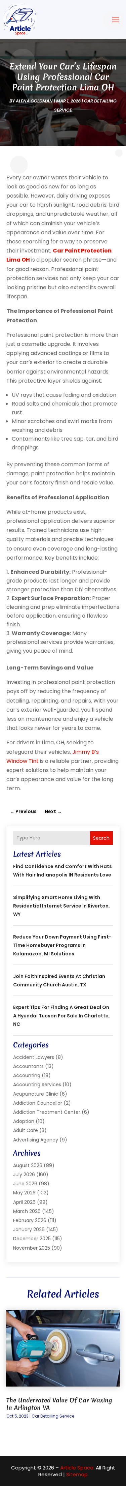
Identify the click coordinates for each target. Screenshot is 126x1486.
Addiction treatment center (46, 1112)
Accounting (26, 1075)
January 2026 (29, 1229)
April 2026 (24, 1202)
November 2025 (31, 1248)
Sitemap (77, 1474)
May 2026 (24, 1192)
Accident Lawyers (33, 1057)
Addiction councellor (37, 1103)
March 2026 (27, 1211)
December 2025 (32, 1238)
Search (101, 838)
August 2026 (27, 1165)
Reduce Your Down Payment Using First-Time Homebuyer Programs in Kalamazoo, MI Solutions (62, 945)
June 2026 (25, 1183)
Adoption (23, 1121)
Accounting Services (37, 1084)
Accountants (28, 1066)
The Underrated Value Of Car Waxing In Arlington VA (59, 1404)
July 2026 (24, 1174)
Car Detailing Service (53, 1416)
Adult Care (25, 1130)
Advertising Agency (35, 1139)
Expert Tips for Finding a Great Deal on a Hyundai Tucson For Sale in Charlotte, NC (61, 1016)
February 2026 (29, 1220)
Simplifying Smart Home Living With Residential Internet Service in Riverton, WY (61, 906)
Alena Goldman (34, 101)
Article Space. (77, 1467)
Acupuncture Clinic (35, 1094)
